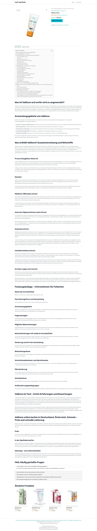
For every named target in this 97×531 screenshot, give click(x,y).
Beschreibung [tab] (18, 46)
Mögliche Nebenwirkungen (23, 72)
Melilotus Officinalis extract (23, 59)
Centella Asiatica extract (22, 63)
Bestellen (57, 21)
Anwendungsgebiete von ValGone (23, 53)
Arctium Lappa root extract (23, 64)
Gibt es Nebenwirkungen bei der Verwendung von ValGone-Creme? (30, 96)
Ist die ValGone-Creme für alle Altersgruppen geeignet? (28, 93)
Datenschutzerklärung (20, 520)
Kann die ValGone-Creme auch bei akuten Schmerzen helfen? (29, 92)
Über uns (51, 520)
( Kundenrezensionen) (62, 15)
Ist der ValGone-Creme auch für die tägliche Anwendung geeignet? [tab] (31, 466)
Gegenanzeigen (21, 71)
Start (52, 8)
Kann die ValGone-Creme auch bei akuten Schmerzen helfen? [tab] (30, 472)
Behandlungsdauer (21, 76)
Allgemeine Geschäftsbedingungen (32, 520)
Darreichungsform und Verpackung (24, 68)
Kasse (73, 2)
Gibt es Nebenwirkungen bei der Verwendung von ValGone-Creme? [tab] (31, 479)
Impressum (42, 520)
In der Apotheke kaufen (22, 87)
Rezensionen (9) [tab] (25, 46)
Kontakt (47, 520)
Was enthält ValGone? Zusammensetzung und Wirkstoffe (27, 55)
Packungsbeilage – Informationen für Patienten (25, 65)
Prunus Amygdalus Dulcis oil (23, 56)
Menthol (19, 57)
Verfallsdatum (20, 80)
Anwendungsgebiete (21, 69)
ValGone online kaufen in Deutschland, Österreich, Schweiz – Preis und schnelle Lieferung (34, 84)
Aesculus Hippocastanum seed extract (25, 60)
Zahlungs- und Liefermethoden (23, 88)
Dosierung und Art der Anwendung (24, 75)
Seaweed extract (21, 61)
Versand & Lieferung (58, 520)
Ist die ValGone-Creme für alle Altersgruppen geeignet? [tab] (29, 474)
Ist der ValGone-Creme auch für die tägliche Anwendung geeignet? (29, 91)
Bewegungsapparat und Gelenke (60, 8)
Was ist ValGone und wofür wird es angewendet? (25, 52)
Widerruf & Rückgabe (67, 520)
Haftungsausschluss (77, 520)
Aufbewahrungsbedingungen (23, 81)
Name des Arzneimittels (22, 67)
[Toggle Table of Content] (51, 51)
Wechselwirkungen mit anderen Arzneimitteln (26, 73)
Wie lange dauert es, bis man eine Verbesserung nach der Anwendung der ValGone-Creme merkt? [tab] (38, 477)
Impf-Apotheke (20, 2)
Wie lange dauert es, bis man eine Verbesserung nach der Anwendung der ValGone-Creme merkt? (35, 95)
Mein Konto (78, 2)
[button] (47, 10)
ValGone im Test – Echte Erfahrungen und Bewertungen (27, 83)
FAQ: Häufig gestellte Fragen (22, 89)
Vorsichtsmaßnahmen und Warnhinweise (25, 77)
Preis (19, 85)
